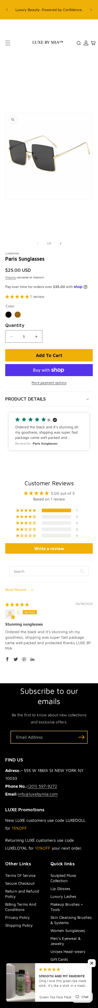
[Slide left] (37, 243)
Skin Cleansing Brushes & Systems (71, 920)
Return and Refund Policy (22, 894)
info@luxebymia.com (38, 794)
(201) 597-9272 (42, 786)
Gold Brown (17, 314)
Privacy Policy (17, 917)
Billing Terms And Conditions (20, 907)
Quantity (14, 325)
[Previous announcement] (7, 9)
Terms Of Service (20, 875)
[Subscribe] (81, 737)
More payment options (49, 383)
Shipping (10, 277)
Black (8, 314)
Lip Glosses (60, 888)
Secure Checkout (19, 883)
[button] (7, 43)
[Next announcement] (91, 9)
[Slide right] (60, 243)
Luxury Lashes (63, 896)
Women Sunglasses (67, 930)
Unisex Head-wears (67, 951)
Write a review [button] (49, 548)
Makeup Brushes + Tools (66, 907)
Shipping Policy (19, 925)
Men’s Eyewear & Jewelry (65, 941)
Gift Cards (59, 959)
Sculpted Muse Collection (63, 878)
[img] (17, 604)
